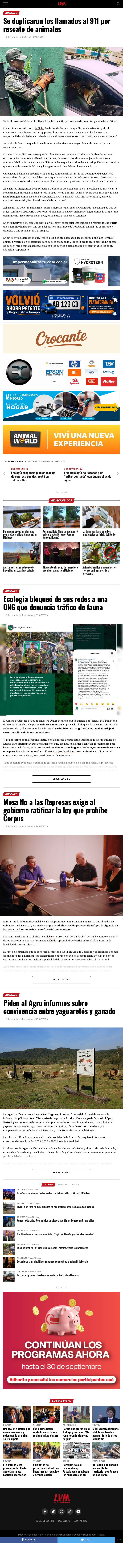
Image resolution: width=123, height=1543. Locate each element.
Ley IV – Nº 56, (15, 929)
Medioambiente (72, 188)
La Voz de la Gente (45, 1520)
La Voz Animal (80, 1520)
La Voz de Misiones (65, 751)
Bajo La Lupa (64, 1520)
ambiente (34, 462)
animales (47, 462)
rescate (60, 462)
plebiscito (51, 936)
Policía (39, 128)
